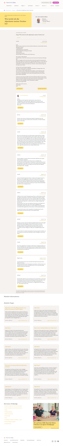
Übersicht (18, 37)
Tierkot (6, 409)
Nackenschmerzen (8, 423)
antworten (21, 107)
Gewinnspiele (30, 5)
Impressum (6, 440)
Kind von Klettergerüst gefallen (10, 421)
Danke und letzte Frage (9, 413)
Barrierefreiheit (15, 442)
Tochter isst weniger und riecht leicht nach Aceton (13, 407)
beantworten (20, 88)
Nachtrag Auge (7, 415)
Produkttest (57, 5)
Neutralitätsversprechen (14, 440)
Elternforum (16, 5)
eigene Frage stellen (42, 88)
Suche (51, 3)
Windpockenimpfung (8, 411)
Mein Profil (56, 2)
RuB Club (52, 5)
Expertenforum (8, 5)
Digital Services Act (7, 442)
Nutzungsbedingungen (30, 440)
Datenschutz (39, 440)
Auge (6, 417)
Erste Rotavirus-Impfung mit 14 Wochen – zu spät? (13, 419)
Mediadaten (22, 440)
